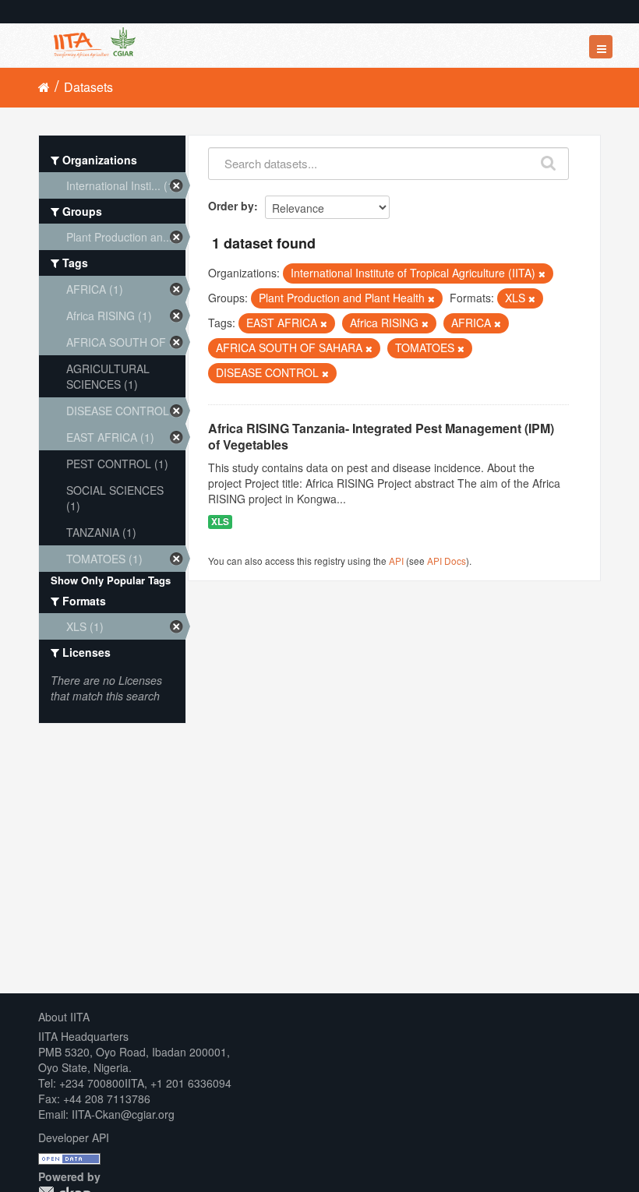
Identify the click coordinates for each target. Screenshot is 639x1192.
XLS (220, 521)
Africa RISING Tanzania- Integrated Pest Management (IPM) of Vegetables (381, 436)
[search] (549, 160)
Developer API (73, 1137)
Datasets (88, 87)
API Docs (446, 560)
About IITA (64, 1016)
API (396, 560)
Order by (231, 205)
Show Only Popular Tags (111, 580)
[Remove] (541, 273)
